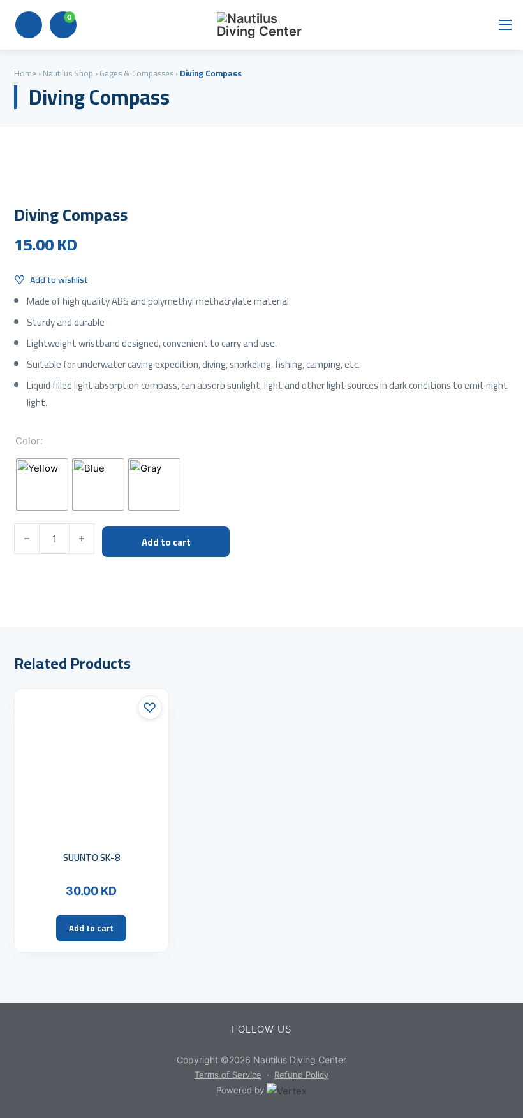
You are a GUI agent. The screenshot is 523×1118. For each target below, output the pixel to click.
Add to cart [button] (91, 928)
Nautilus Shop (68, 73)
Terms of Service (228, 1075)
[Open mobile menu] (505, 25)
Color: (29, 441)
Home (25, 73)
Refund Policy (301, 1075)
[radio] (42, 484)
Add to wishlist (59, 280)
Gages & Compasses (136, 73)
